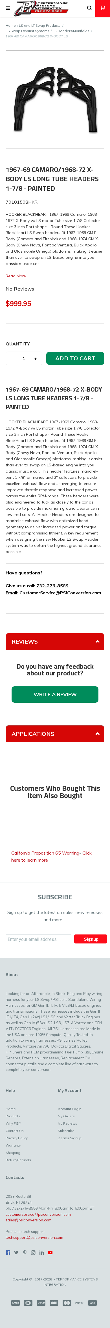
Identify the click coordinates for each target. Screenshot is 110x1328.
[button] (8, 8)
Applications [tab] (33, 733)
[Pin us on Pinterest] (25, 1252)
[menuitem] (16, 1110)
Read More (16, 275)
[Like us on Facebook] (8, 1252)
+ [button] (35, 358)
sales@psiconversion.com (28, 1220)
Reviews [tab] (25, 641)
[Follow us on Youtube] (50, 1252)
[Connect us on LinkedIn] (41, 1252)
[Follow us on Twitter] (16, 1252)
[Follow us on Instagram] (33, 1252)
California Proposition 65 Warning (45, 853)
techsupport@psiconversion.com (34, 1237)
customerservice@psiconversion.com (38, 1214)
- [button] (13, 358)
